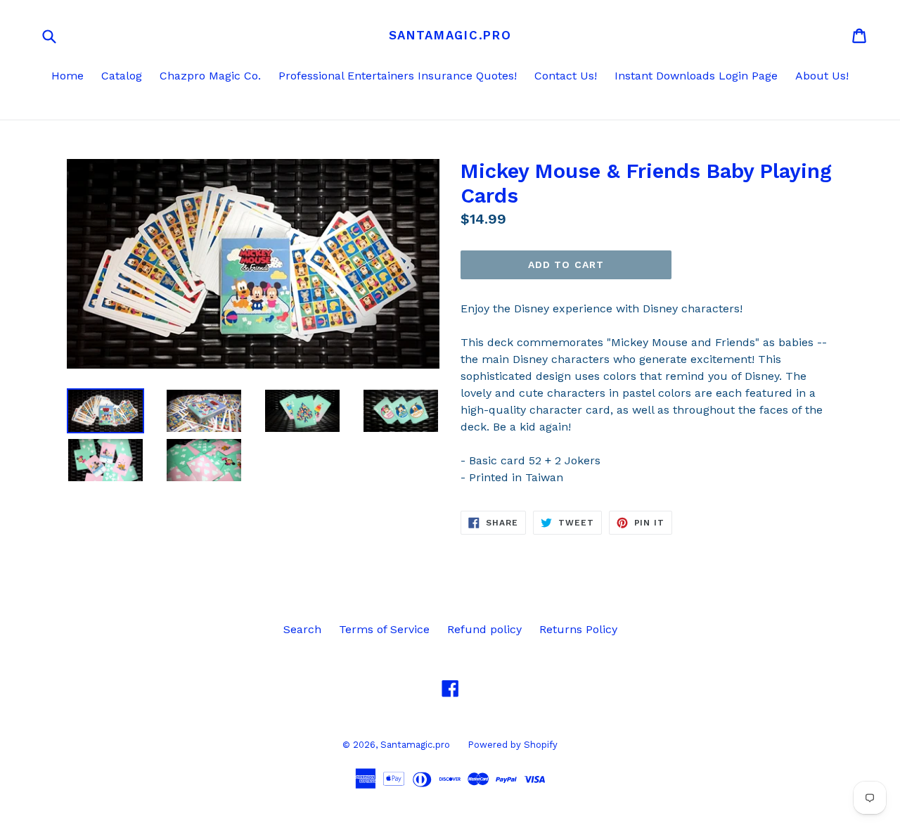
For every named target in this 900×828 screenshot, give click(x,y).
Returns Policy (578, 629)
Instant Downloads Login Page (696, 75)
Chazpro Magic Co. (210, 75)
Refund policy (484, 629)
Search (302, 629)
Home (67, 75)
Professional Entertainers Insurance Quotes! (397, 75)
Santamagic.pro (450, 35)
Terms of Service (384, 629)
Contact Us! (565, 75)
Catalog (121, 75)
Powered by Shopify (513, 744)
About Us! (822, 75)
